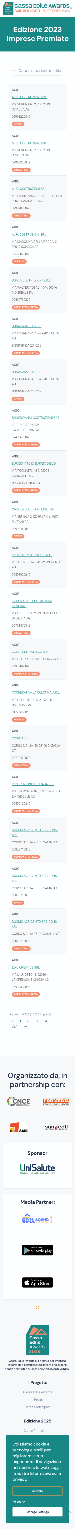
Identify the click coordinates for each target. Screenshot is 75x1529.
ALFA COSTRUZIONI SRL (29, 234)
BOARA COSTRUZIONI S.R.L (31, 280)
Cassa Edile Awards (37, 1392)
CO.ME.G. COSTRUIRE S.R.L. (32, 555)
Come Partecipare (38, 1407)
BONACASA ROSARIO (26, 326)
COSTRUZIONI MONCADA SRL (33, 784)
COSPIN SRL (20, 738)
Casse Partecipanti (37, 1431)
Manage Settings (37, 1512)
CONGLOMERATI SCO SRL (30, 652)
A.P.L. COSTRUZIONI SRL (29, 97)
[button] (71, 8)
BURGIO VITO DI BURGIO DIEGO (34, 463)
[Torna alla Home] (36, 8)
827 (14, 1026)
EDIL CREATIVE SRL (26, 967)
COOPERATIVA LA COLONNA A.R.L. (36, 692)
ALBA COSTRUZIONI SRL (29, 189)
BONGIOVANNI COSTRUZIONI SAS (35, 418)
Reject (16, 1501)
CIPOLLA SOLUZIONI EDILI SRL (33, 509)
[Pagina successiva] (25, 1026)
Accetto (37, 1491)
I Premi (37, 1400)
